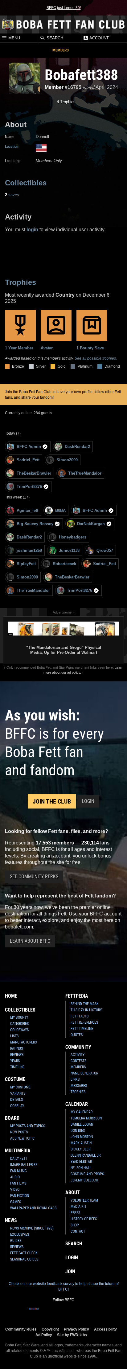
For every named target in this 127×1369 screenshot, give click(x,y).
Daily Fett (18, 1158)
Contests (78, 1061)
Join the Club (52, 801)
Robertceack (64, 563)
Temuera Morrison (86, 1118)
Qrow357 (104, 550)
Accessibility (105, 1329)
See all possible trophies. (96, 358)
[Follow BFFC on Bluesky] (93, 1313)
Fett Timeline (82, 1028)
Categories (19, 1023)
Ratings (16, 1048)
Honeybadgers (72, 537)
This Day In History (86, 1010)
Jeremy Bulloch (84, 1180)
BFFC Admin (29, 446)
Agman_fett (27, 510)
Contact (78, 1231)
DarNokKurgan (91, 523)
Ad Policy (43, 1335)
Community (78, 1047)
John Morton (82, 1137)
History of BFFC (84, 1219)
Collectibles (26, 183)
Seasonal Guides (24, 1259)
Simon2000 (67, 460)
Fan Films (18, 1183)
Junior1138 (69, 550)
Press (75, 1213)
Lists (14, 1036)
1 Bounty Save (90, 348)
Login (88, 801)
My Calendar (81, 1112)
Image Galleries (23, 1165)
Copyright (50, 1329)
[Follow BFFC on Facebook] (34, 1313)
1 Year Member (19, 348)
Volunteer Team (84, 1200)
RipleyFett (26, 563)
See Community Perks (34, 876)
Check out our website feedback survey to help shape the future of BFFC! (64, 1286)
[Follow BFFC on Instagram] (44, 1313)
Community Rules (21, 1329)
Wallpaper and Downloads (33, 1208)
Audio (15, 1177)
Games (15, 1202)
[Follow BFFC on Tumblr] (63, 1313)
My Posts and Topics (27, 1126)
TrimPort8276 (29, 486)
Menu (13, 38)
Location (11, 146)
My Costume (20, 1087)
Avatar (47, 348)
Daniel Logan (82, 1124)
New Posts (19, 1132)
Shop (75, 1225)
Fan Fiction (19, 1196)
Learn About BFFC (30, 941)
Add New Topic (22, 1138)
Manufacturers (23, 1042)
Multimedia (18, 1151)
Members (60, 50)
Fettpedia (76, 996)
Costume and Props (87, 1174)
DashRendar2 (77, 446)
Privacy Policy (76, 1329)
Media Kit (78, 1206)
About (72, 1192)
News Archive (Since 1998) (32, 1228)
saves (12, 195)
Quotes (77, 1035)
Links (75, 1079)
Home (11, 996)
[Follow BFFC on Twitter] (54, 1313)
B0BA (60, 510)
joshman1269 (29, 550)
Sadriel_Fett (28, 460)
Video (14, 1189)
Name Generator (84, 1073)
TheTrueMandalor (84, 473)
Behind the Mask (85, 1004)
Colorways (19, 1030)
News (11, 1220)
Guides (15, 1240)
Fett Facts (79, 1016)
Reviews (16, 1054)
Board (12, 1118)
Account (98, 38)
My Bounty (19, 1017)
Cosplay (17, 1106)
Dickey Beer (80, 1149)
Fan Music (18, 1171)
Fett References (84, 1022)
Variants (17, 1093)
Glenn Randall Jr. (86, 1155)
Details (16, 1099)
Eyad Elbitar (81, 1161)
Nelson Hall (81, 1168)
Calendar (76, 1104)
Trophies (66, 102)
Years (15, 1061)
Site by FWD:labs (72, 1335)
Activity (77, 1054)
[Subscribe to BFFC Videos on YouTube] (73, 1313)
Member (54, 87)
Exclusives (19, 1234)
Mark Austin (81, 1143)
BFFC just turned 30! (64, 8)
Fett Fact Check (24, 1253)
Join (70, 1271)
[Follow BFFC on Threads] (83, 1313)
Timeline (17, 1067)
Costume (15, 1079)
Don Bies (78, 1130)
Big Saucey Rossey (35, 523)
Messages (79, 1085)
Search (54, 38)
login (32, 229)
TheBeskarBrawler (34, 473)
